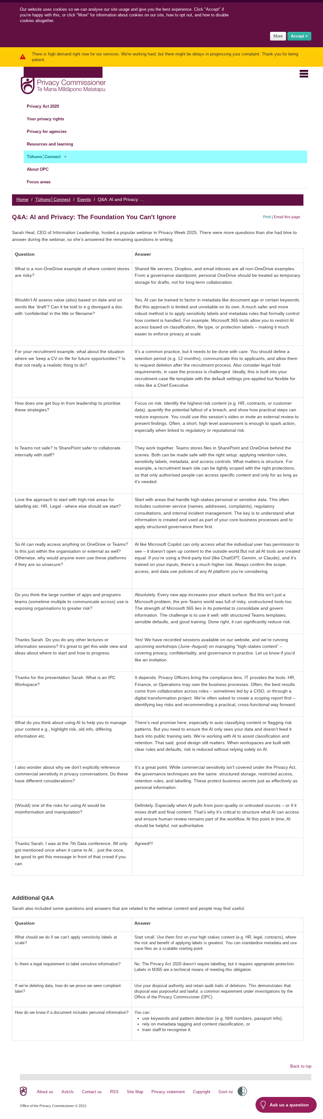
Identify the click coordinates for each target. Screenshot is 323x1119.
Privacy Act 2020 (43, 106)
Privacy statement (168, 1091)
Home (22, 199)
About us (45, 1091)
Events (84, 199)
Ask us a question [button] (289, 1104)
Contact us (92, 1091)
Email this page (287, 217)
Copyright (201, 1091)
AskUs (68, 1091)
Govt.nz (226, 1091)
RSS (114, 1091)
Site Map (135, 1091)
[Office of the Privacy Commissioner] (63, 83)
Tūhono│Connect (44, 156)
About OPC (38, 169)
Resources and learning (50, 144)
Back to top (300, 1066)
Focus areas (39, 182)
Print (267, 217)
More (278, 36)
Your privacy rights (46, 119)
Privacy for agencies (47, 131)
